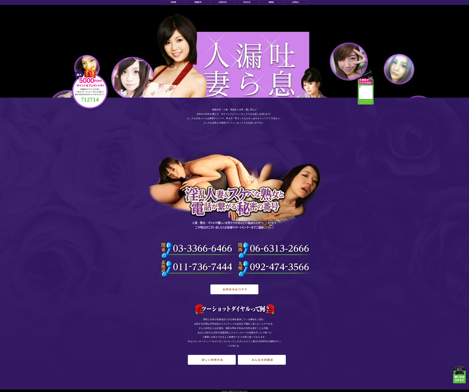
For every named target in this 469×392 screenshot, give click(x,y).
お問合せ (295, 2)
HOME (173, 2)
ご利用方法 (222, 2)
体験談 (271, 2)
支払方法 (246, 2)
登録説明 (197, 2)
